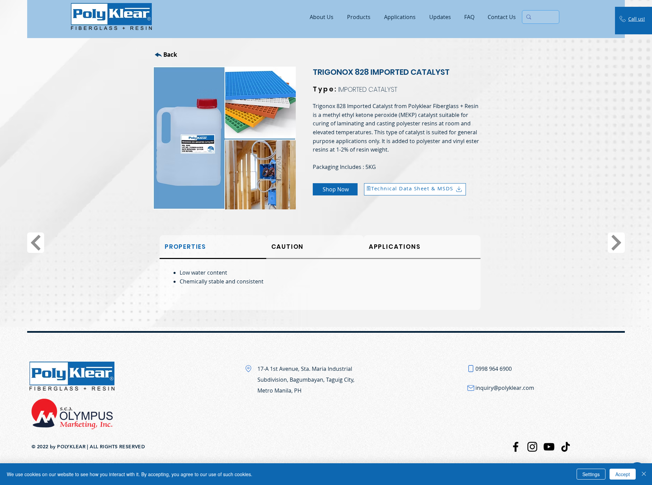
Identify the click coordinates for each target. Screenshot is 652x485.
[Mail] (471, 388)
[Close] (644, 474)
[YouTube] (549, 446)
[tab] (213, 247)
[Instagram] (532, 446)
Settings (591, 474)
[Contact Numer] (471, 368)
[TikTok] (565, 446)
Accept (622, 474)
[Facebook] (515, 446)
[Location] (248, 368)
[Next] (35, 242)
